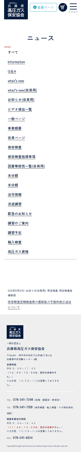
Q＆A (12, 71)
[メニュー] (73, 6)
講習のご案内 (18, 223)
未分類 (13, 175)
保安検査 (15, 147)
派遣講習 (15, 203)
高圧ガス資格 (18, 251)
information (16, 61)
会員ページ (16, 137)
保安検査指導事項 (21, 156)
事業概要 (15, 128)
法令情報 (15, 194)
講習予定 (15, 232)
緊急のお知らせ (20, 213)
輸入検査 (15, 242)
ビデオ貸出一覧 (20, 109)
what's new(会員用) (22, 90)
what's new (16, 80)
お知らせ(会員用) (21, 99)
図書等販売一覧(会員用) (26, 166)
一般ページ (16, 118)
